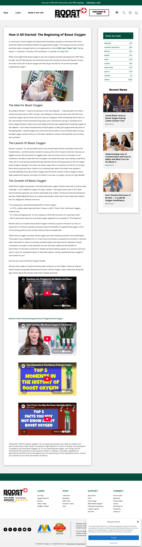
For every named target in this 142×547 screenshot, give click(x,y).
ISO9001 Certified (43, 506)
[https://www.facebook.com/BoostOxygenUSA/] (5, 529)
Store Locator (117, 495)
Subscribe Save (98, 12)
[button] (138, 522)
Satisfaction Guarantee (95, 506)
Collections (66, 495)
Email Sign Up (117, 506)
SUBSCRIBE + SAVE (93, 3)
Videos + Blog (41, 504)
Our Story (40, 495)
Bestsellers (66, 498)
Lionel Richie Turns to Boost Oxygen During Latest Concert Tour (115, 118)
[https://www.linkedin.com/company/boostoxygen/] (20, 529)
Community (117, 509)
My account (91, 495)
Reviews (40, 501)
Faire (64, 506)
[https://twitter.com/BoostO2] (10, 529)
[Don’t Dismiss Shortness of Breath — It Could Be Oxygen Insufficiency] (118, 182)
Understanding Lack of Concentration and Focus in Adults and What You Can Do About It (118, 158)
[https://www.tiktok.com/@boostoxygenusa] (29, 529)
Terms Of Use (70, 544)
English (117, 12)
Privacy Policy (114, 543)
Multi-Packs (66, 501)
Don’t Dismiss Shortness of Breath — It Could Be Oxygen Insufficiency (118, 197)
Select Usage (92, 501)
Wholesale (116, 498)
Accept (113, 538)
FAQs (89, 498)
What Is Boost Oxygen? (95, 504)
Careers (115, 504)
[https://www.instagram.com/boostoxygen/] (15, 529)
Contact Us (116, 512)
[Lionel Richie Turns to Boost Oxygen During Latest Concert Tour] (118, 103)
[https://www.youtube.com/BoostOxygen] (24, 529)
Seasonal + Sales (68, 504)
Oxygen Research (43, 498)
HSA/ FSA (91, 512)
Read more (109, 124)
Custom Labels (118, 501)
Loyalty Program (93, 509)
